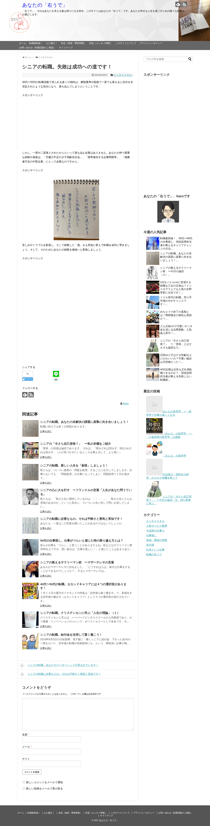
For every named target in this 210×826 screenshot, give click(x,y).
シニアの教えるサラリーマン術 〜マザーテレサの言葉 (77, 562)
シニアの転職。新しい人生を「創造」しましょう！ (74, 465)
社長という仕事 (155, 549)
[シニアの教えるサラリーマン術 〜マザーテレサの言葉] (30, 569)
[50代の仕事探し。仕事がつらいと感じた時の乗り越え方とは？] (30, 547)
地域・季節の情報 (156, 540)
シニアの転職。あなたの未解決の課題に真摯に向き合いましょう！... (176, 257)
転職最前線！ (36, 43)
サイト (26, 758)
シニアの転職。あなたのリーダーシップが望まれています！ (63, 665)
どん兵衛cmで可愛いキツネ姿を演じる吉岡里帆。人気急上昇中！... (176, 329)
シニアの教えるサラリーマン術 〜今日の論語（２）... (176, 271)
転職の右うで (154, 554)
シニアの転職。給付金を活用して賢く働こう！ (71, 634)
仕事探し (151, 535)
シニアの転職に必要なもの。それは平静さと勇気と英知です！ (81, 518)
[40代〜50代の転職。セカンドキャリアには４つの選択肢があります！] (30, 591)
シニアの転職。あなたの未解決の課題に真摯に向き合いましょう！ (84, 421)
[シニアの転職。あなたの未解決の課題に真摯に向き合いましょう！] (30, 428)
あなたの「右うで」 (44, 5)
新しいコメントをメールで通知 (44, 782)
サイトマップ (66, 47)
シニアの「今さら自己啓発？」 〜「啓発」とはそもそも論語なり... (176, 344)
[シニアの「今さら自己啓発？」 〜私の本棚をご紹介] (30, 450)
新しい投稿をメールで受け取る (44, 788)
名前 (25, 734)
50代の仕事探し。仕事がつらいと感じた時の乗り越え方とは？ (81, 540)
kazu (126, 403)
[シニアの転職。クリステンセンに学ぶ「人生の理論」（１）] (30, 619)
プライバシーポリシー (150, 43)
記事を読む (46, 431)
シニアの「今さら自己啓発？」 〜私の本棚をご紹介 (75, 443)
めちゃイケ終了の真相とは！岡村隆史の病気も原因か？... (176, 315)
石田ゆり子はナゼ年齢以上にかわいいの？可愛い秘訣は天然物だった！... (176, 358)
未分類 (150, 545)
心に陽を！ (52, 43)
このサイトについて (126, 43)
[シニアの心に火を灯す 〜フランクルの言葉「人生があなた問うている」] (30, 497)
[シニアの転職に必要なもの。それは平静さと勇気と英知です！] (30, 525)
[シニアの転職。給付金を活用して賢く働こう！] (30, 641)
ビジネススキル (123, 75)
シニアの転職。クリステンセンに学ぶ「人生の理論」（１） (80, 612)
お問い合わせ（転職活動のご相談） (37, 47)
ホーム (22, 43)
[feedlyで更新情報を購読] (178, 4)
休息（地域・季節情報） (73, 43)
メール (27, 746)
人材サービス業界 (156, 525)
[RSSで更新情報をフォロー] (184, 4)
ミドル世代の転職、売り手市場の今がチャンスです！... (176, 301)
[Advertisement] (77, 125)
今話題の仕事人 (155, 530)
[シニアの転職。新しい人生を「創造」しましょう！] (30, 472)
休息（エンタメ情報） (100, 43)
